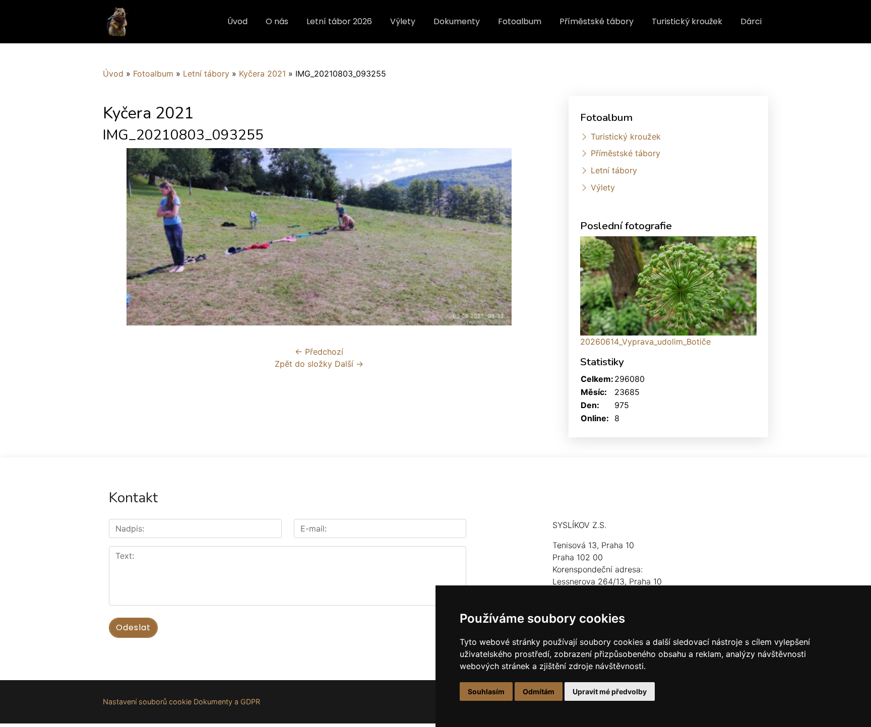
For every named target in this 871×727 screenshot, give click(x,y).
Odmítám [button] (538, 691)
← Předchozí (319, 352)
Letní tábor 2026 (339, 21)
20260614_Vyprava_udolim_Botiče (645, 342)
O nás (277, 21)
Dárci (751, 21)
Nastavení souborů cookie (147, 701)
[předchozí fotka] (119, 236)
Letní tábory (206, 74)
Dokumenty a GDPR (227, 701)
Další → (349, 364)
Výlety (402, 21)
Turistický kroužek (687, 21)
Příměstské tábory (596, 21)
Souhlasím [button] (486, 691)
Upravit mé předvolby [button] (610, 691)
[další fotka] (519, 236)
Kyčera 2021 (262, 74)
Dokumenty (456, 21)
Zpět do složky (303, 364)
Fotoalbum (519, 21)
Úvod (237, 21)
